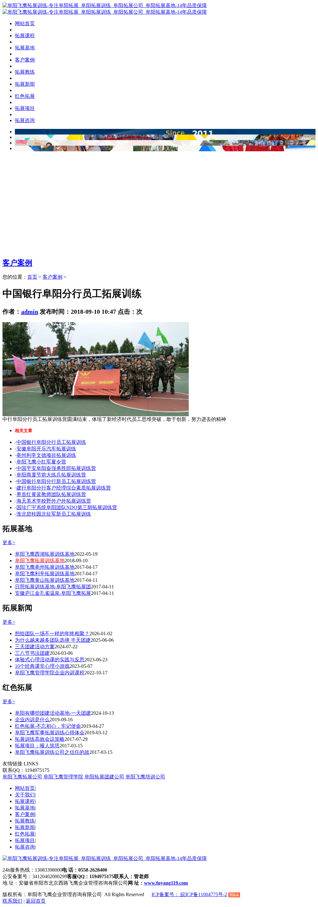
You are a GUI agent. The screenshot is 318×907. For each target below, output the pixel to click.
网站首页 (25, 23)
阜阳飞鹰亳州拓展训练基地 (45, 567)
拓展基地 (25, 807)
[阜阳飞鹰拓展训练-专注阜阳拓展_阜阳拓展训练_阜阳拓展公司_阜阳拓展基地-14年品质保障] (104, 5)
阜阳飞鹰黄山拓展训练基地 (45, 580)
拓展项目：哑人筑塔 (37, 745)
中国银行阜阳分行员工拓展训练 (51, 442)
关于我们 (25, 794)
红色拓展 (25, 833)
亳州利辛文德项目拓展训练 (46, 455)
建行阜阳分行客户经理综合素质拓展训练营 (63, 487)
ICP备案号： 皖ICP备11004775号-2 (189, 894)
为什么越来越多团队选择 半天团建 (53, 640)
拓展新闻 (25, 827)
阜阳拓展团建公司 (104, 776)
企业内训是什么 (32, 719)
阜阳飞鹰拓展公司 (22, 776)
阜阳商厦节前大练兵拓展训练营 (51, 474)
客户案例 (17, 263)
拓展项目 (25, 840)
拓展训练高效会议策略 (40, 739)
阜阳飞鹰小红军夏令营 (41, 461)
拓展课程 (25, 801)
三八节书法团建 (32, 653)
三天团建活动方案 (35, 646)
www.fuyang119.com (166, 883)
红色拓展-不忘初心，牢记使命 (48, 726)
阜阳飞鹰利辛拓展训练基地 (45, 573)
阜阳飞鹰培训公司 (145, 776)
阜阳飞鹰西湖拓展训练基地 (45, 554)
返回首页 (36, 901)
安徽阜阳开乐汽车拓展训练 (46, 448)
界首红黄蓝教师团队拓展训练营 (51, 494)
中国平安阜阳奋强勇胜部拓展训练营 (56, 468)
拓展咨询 (25, 847)
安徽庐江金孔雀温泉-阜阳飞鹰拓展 (53, 593)
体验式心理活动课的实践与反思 (49, 659)
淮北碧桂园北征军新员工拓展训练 (53, 514)
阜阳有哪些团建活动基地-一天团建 (53, 713)
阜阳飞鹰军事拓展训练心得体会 (49, 732)
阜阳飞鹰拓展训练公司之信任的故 (52, 752)
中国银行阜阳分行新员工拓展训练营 (56, 481)
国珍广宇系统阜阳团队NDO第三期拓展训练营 (66, 507)
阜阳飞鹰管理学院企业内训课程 (49, 672)
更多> (8, 542)
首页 (32, 277)
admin (29, 311)
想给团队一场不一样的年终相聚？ (52, 633)
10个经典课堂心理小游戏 (42, 666)
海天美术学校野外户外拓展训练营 (53, 501)
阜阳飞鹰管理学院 (63, 776)
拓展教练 (25, 820)
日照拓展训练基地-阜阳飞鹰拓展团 (53, 586)
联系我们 (12, 901)
